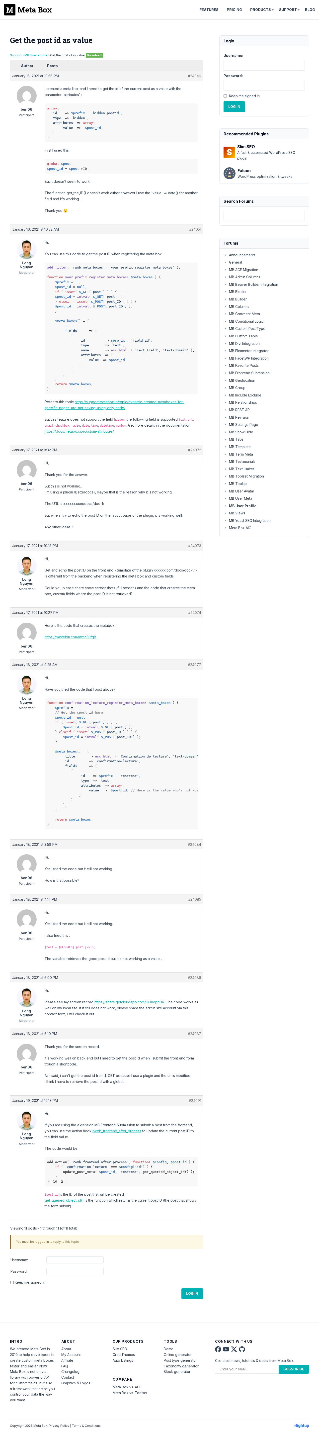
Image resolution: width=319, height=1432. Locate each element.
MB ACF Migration (243, 270)
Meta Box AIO (240, 528)
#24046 (194, 76)
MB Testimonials (242, 461)
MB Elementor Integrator (249, 351)
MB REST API (239, 410)
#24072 (194, 450)
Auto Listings (123, 1360)
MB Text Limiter (241, 469)
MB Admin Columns (244, 277)
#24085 (194, 899)
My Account (71, 1354)
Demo (168, 1349)
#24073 (194, 546)
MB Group (237, 387)
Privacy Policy (59, 1426)
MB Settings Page (243, 424)
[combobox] (264, 216)
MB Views (237, 513)
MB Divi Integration (244, 343)
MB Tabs (236, 439)
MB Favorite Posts (244, 365)
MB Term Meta (241, 454)
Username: (19, 1260)
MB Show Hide (241, 432)
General (235, 262)
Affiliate (67, 1360)
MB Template (240, 447)
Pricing (234, 9)
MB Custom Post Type (247, 328)
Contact (67, 1377)
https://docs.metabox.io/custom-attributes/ (79, 431)
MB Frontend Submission (249, 373)
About (66, 1349)
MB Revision (239, 417)
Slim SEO (120, 1349)
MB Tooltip (238, 483)
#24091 (195, 1100)
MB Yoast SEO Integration (250, 520)
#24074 (194, 612)
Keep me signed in (30, 1282)
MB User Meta (240, 498)
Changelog (70, 1371)
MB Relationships (243, 402)
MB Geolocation (242, 380)
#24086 (194, 977)
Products (260, 9)
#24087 (194, 1034)
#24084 (194, 844)
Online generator (178, 1354)
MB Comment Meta (244, 314)
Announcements (242, 255)
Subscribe (293, 1369)
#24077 (194, 665)
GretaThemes (124, 1354)
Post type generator (180, 1360)
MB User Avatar (241, 491)
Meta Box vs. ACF (127, 1387)
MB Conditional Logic (246, 321)
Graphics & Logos (75, 1383)
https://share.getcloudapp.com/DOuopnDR (129, 1002)
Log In (192, 1293)
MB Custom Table (243, 336)
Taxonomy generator (181, 1366)
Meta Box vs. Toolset (130, 1393)
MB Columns (239, 306)
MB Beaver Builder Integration (253, 284)
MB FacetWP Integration (249, 358)
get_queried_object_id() (64, 1200)
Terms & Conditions (86, 1426)
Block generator (177, 1371)
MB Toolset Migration (246, 476)
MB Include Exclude (245, 395)
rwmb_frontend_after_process (116, 1131)
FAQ (64, 1366)
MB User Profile (35, 55)
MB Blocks (237, 291)
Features (209, 9)
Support (288, 9)
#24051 (195, 229)
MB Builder (238, 299)
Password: (18, 1271)
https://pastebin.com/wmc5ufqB (70, 637)
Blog (310, 9)
